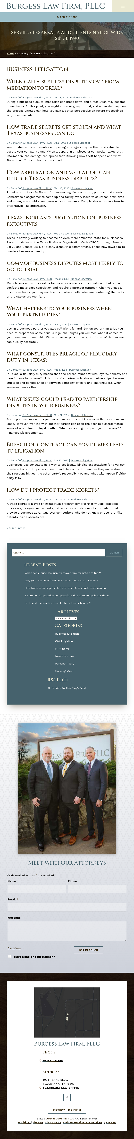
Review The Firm (67, 1109)
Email (13, 899)
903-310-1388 (68, 17)
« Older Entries (16, 528)
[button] (123, 6)
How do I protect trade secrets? (53, 490)
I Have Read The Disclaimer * (33, 956)
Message (14, 917)
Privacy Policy (53, 1122)
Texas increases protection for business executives (64, 221)
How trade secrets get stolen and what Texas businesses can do (64, 130)
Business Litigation (81, 97)
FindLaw (111, 1122)
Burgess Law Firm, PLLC (37, 97)
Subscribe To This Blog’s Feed (67, 688)
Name (12, 881)
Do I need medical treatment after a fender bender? (58, 603)
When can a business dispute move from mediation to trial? (63, 84)
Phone (72, 881)
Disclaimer (14, 948)
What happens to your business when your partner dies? (59, 311)
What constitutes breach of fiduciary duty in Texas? (62, 357)
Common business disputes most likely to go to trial (65, 266)
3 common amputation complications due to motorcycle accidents (67, 595)
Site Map (38, 1122)
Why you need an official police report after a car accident (61, 580)
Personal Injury (64, 663)
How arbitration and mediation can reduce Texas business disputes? (58, 175)
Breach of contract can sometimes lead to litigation (65, 447)
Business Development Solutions (82, 1122)
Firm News (62, 648)
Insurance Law (64, 656)
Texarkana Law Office (60, 1087)
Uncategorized (64, 671)
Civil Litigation (64, 641)
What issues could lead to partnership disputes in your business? (62, 402)
